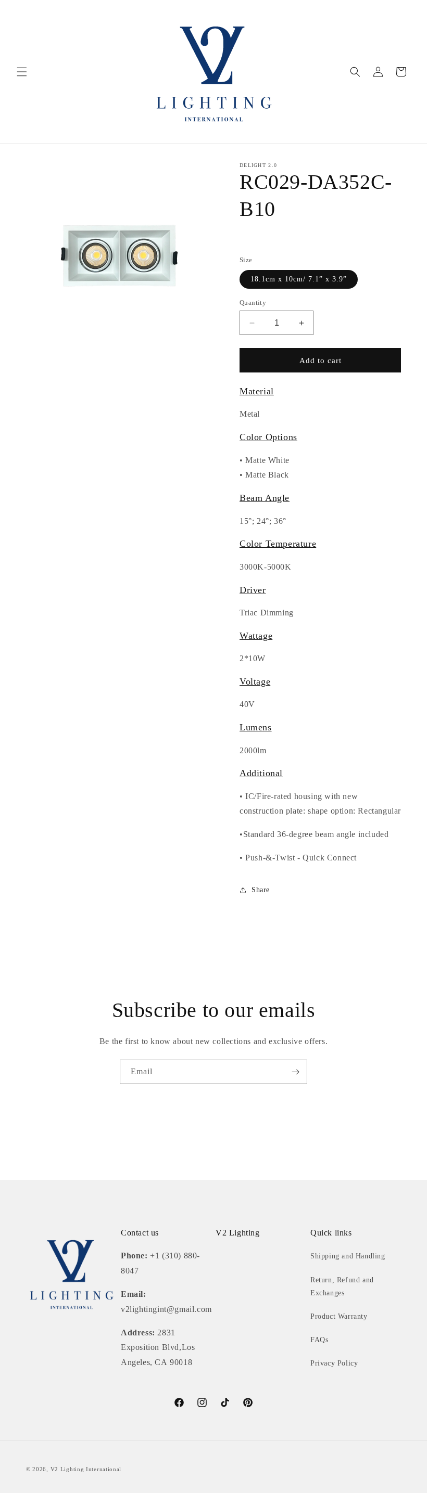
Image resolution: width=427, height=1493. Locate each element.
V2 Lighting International (86, 1469)
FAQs (319, 1340)
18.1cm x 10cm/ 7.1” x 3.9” (298, 279)
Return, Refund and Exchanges (342, 1286)
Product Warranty (339, 1316)
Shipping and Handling (347, 1256)
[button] (21, 71)
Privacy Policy (334, 1363)
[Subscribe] (295, 1072)
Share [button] (261, 890)
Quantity (253, 302)
